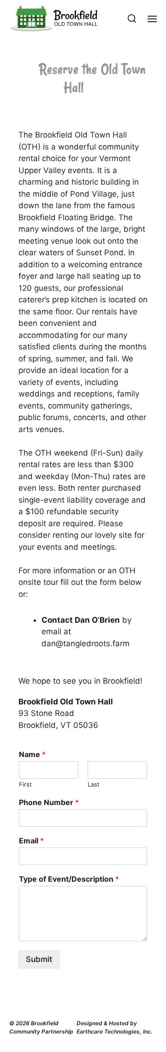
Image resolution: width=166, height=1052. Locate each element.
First (25, 784)
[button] (132, 18)
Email (31, 840)
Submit (39, 959)
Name (32, 754)
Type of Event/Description (69, 879)
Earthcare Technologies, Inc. (114, 1031)
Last (94, 784)
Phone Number (49, 802)
